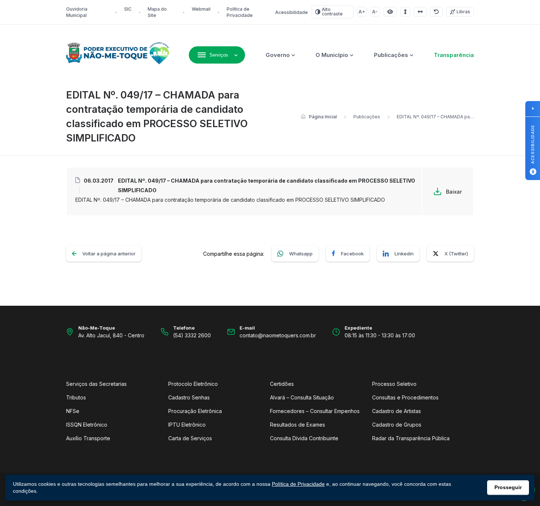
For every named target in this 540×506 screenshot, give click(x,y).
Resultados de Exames (297, 424)
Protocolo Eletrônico (193, 384)
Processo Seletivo (394, 384)
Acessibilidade (291, 12)
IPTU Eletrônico (187, 424)
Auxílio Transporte (88, 438)
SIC (128, 9)
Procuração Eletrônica (195, 411)
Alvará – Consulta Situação (302, 397)
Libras (463, 11)
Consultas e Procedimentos (405, 397)
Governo (278, 54)
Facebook (352, 253)
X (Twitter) (456, 253)
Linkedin (404, 253)
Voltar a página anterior (109, 253)
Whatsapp (301, 253)
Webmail (201, 9)
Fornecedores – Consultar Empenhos (315, 411)
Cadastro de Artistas (396, 411)
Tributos (76, 397)
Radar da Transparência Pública (411, 438)
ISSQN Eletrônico (86, 424)
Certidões (282, 384)
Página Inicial (323, 116)
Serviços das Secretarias (96, 384)
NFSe (72, 411)
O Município (332, 54)
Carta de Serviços (190, 438)
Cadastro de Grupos (396, 424)
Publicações (391, 54)
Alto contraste (332, 12)
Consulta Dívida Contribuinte (304, 438)
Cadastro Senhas (189, 397)
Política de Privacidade (298, 484)
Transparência (454, 54)
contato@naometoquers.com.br (278, 335)
